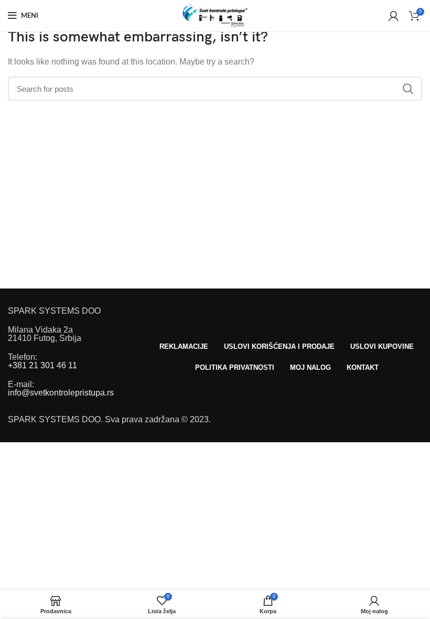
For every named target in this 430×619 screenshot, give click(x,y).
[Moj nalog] (393, 15)
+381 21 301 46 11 (42, 365)
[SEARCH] (408, 89)
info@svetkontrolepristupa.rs (61, 392)
